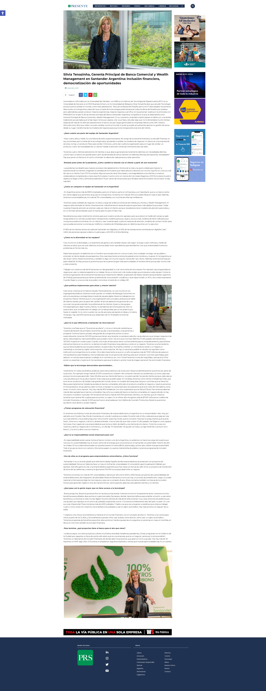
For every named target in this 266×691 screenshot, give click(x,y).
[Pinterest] (90, 95)
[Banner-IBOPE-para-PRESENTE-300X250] (189, 85)
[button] (2, 13)
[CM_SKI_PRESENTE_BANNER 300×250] (189, 28)
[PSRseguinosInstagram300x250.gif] (189, 169)
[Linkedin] (107, 652)
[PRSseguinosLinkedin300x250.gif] (189, 142)
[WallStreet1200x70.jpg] (117, 632)
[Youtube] (107, 670)
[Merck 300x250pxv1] (189, 112)
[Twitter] (86, 95)
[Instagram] (107, 658)
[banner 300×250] (189, 55)
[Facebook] (81, 95)
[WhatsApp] (95, 95)
